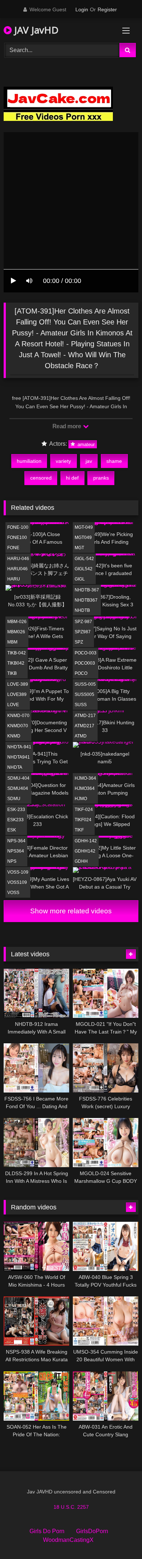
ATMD (81, 736)
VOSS (13, 892)
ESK (11, 829)
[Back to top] (119, 1537)
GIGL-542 (84, 558)
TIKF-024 (84, 809)
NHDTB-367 (87, 590)
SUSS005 (84, 694)
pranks (101, 478)
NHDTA (14, 767)
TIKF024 (83, 819)
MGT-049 (84, 527)
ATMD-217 (85, 715)
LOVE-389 (17, 684)
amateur (85, 444)
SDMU (13, 798)
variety (63, 461)
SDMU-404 (18, 778)
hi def (72, 478)
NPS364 (15, 851)
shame (114, 461)
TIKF (79, 829)
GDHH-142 (86, 840)
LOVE (13, 704)
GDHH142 (85, 851)
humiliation (29, 461)
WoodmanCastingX (68, 1540)
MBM (12, 642)
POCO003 (85, 663)
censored (41, 478)
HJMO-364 (85, 778)
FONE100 (17, 537)
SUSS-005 (85, 684)
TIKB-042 (16, 653)
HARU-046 (18, 558)
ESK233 (15, 819)
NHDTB (82, 610)
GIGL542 (83, 568)
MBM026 (16, 631)
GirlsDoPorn (92, 1531)
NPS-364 (16, 840)
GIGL (80, 579)
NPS (11, 861)
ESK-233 (16, 809)
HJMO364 (85, 788)
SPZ (79, 642)
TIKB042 (15, 663)
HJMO (81, 798)
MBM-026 (17, 621)
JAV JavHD (35, 29)
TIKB (12, 673)
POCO (81, 673)
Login (81, 9)
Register (107, 9)
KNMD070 (17, 725)
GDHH (81, 861)
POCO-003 (85, 653)
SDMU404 (17, 788)
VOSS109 (17, 882)
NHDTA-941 (19, 746)
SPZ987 (83, 631)
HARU (13, 579)
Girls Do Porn (46, 1531)
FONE (13, 547)
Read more (67, 426)
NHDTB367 (86, 600)
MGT (79, 547)
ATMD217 (84, 725)
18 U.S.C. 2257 (71, 1507)
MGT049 (83, 537)
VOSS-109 (17, 872)
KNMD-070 (18, 715)
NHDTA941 (18, 757)
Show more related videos (71, 911)
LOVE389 (17, 694)
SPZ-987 (83, 621)
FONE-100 (17, 527)
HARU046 (17, 568)
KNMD (13, 736)
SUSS (81, 704)
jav (89, 461)
